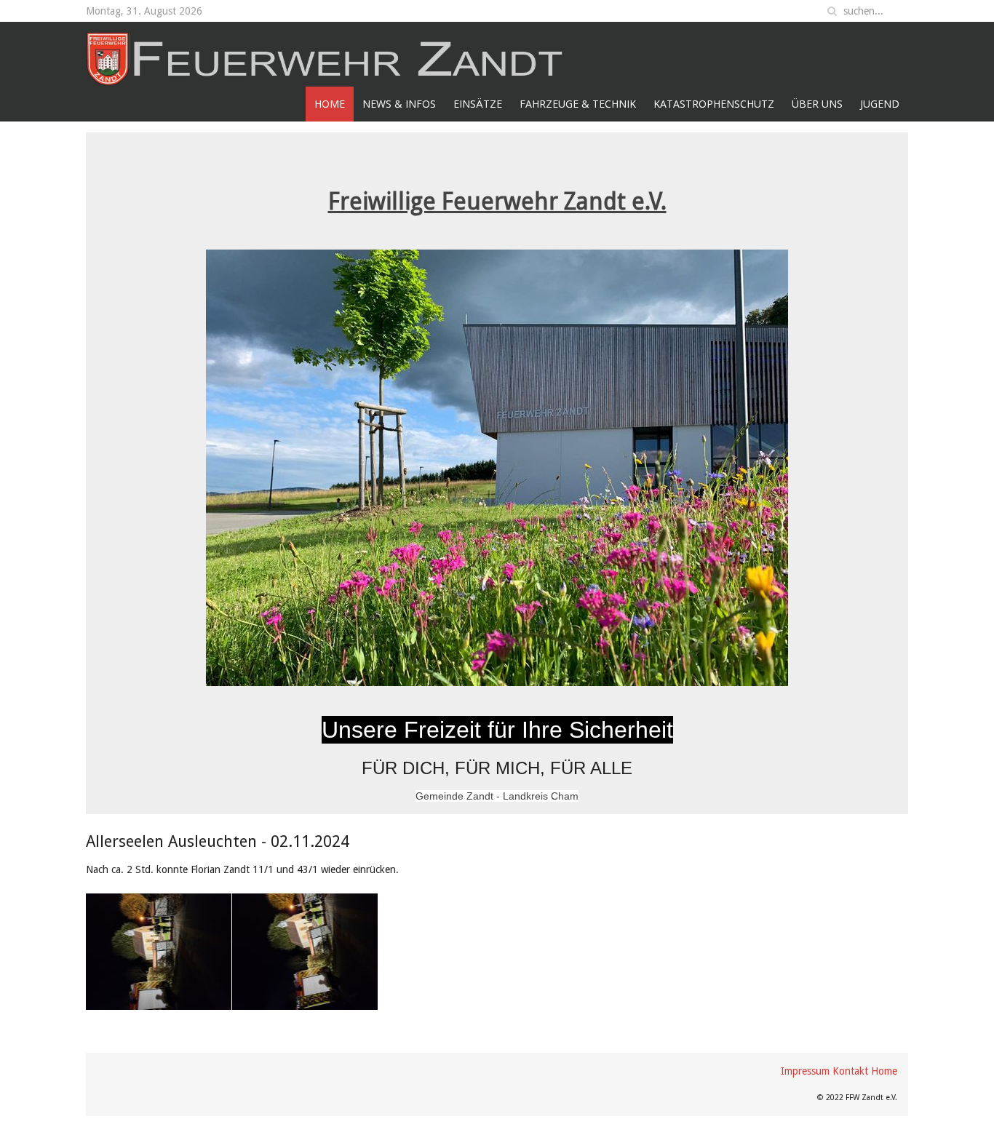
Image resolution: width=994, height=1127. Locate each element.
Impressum (805, 1071)
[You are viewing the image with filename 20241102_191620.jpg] (158, 951)
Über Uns (817, 104)
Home (329, 104)
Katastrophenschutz (713, 104)
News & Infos (399, 104)
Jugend (879, 104)
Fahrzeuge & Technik (578, 104)
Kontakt (850, 1071)
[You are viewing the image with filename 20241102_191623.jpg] (305, 951)
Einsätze (477, 104)
